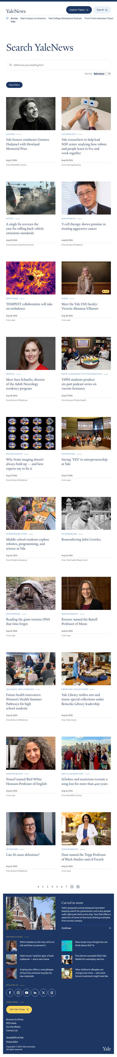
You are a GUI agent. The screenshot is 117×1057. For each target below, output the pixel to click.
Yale (107, 1049)
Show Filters (14, 84)
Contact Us (12, 1030)
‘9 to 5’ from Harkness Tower (98, 18)
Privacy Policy (12, 1041)
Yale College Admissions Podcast (65, 18)
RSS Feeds (11, 1023)
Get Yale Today (17, 1009)
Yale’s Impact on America (33, 18)
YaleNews (16, 12)
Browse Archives (14, 1019)
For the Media (13, 1026)
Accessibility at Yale (14, 1037)
